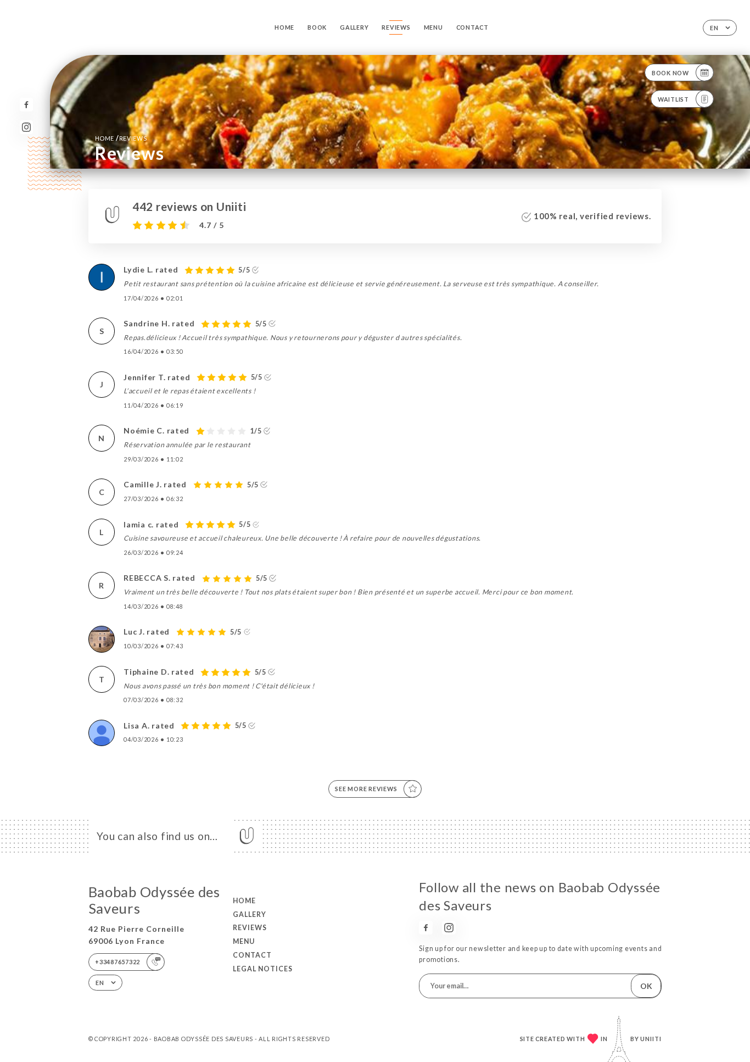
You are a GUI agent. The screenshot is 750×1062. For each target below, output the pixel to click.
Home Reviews (121, 138)
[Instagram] (26, 127)
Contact (472, 27)
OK (646, 986)
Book (317, 27)
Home (284, 27)
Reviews (396, 27)
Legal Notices (263, 969)
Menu (433, 27)
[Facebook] (26, 105)
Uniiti (651, 1038)
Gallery (354, 27)
